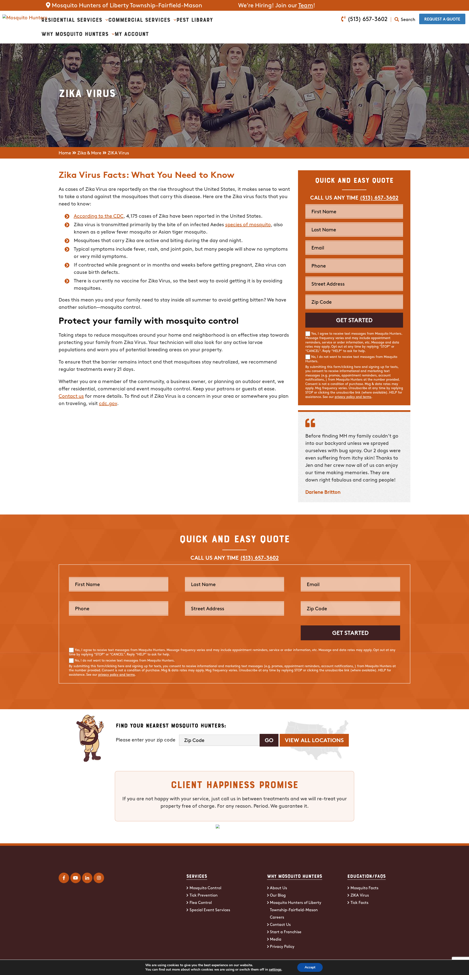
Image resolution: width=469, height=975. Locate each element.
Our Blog (278, 896)
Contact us (71, 396)
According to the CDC (99, 216)
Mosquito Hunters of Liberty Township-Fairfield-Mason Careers (295, 910)
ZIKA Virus (360, 896)
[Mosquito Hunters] (24, 18)
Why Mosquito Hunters (74, 33)
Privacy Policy (282, 947)
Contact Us (280, 925)
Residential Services (71, 19)
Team (305, 6)
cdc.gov (108, 403)
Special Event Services (210, 910)
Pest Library (194, 19)
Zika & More (89, 153)
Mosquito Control (205, 888)
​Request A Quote (442, 19)
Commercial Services (139, 19)
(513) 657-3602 (367, 19)
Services (196, 875)
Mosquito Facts (364, 888)
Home (65, 153)
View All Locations (314, 741)
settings (275, 969)
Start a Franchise (285, 932)
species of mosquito (248, 225)
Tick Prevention (204, 896)
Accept (310, 967)
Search (408, 20)
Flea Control (201, 903)
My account (132, 33)
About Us (278, 888)
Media (275, 940)
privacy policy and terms (353, 397)
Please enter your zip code (145, 740)
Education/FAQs (366, 875)
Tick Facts (359, 903)
